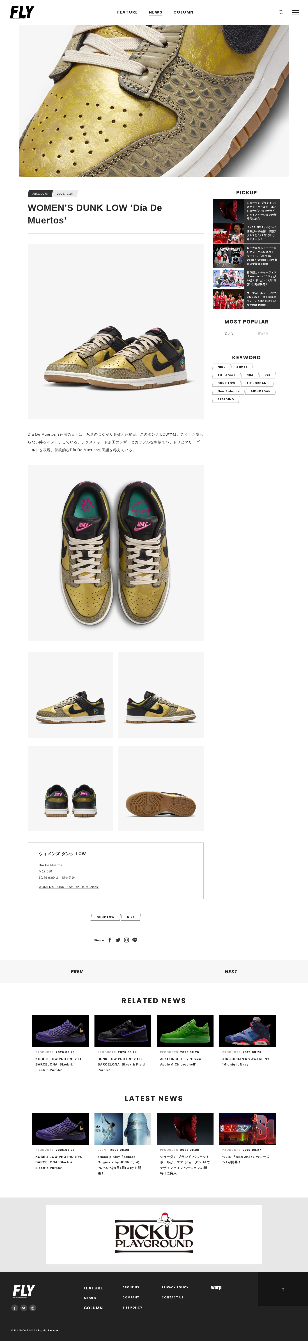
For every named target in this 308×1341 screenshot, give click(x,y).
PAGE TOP (283, 1289)
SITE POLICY (132, 1307)
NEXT (231, 971)
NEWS (155, 12)
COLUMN (183, 12)
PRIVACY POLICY (175, 1287)
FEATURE (127, 12)
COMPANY (130, 1297)
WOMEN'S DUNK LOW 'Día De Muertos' (69, 887)
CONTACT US (173, 1297)
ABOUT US (130, 1287)
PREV (77, 971)
